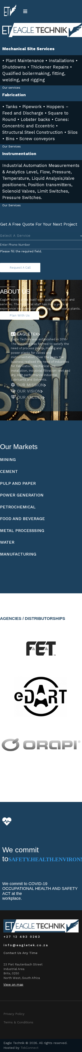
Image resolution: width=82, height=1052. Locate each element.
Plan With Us (20, 315)
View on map (13, 984)
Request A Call (20, 267)
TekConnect (29, 1047)
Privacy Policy (13, 1014)
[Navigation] (25, 11)
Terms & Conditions (18, 1022)
